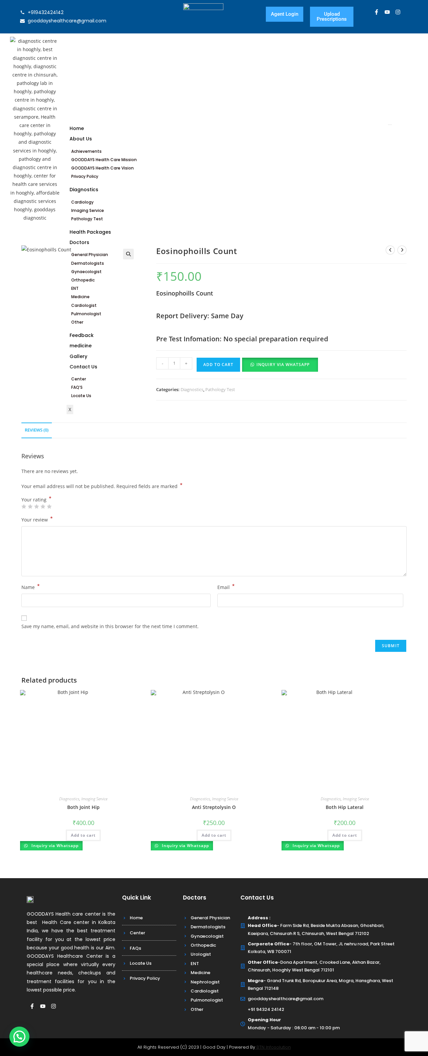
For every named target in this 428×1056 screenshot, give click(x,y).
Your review (37, 519)
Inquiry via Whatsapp (283, 364)
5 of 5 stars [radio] (49, 506)
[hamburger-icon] (390, 124)
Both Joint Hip (83, 807)
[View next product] (402, 250)
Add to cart (218, 364)
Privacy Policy (84, 176)
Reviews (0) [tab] (36, 430)
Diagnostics (84, 189)
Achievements (86, 151)
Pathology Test (87, 219)
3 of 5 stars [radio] (36, 506)
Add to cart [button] (83, 835)
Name (30, 586)
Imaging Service (87, 210)
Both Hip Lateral (344, 807)
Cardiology (82, 202)
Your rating (36, 499)
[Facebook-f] (376, 12)
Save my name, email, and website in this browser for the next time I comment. (110, 626)
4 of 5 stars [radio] (42, 506)
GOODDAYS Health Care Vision (102, 168)
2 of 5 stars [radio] (30, 506)
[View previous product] (390, 250)
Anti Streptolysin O (214, 807)
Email (226, 586)
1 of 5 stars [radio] (23, 506)
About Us (81, 138)
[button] (128, 254)
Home (77, 128)
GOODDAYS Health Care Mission (104, 159)
